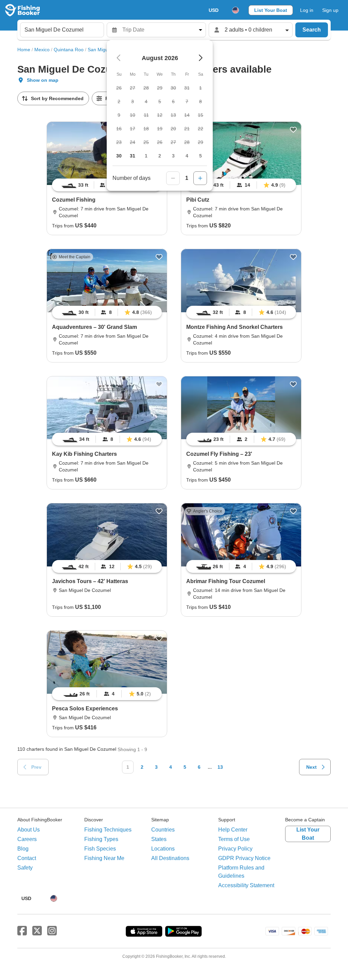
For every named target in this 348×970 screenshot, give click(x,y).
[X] (37, 931)
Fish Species (100, 849)
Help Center (232, 830)
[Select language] (235, 10)
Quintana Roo (69, 49)
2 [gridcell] (159, 155)
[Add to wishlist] (293, 129)
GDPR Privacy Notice (244, 858)
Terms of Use (234, 839)
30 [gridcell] (119, 155)
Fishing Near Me (104, 858)
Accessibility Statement (246, 885)
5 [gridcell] (200, 155)
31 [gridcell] (132, 155)
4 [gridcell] (187, 155)
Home (23, 49)
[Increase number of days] (200, 178)
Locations (163, 849)
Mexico (42, 49)
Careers (27, 839)
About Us (28, 830)
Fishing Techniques (108, 830)
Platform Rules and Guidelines (241, 872)
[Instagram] (52, 931)
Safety (25, 868)
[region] (241, 185)
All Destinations (170, 858)
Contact (26, 858)
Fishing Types (101, 839)
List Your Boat (270, 10)
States (159, 839)
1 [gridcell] (146, 155)
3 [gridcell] (173, 155)
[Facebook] (22, 931)
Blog (23, 849)
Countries (163, 830)
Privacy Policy (235, 849)
